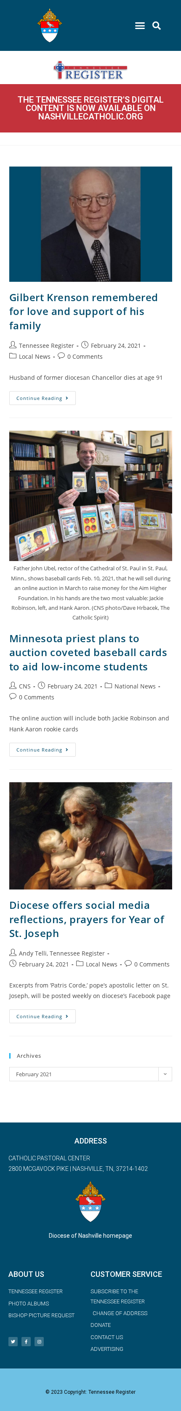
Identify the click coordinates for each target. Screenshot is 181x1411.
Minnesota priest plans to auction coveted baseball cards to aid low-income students (88, 652)
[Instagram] (39, 1341)
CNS (25, 686)
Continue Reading (46, 396)
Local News (35, 356)
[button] (140, 26)
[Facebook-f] (26, 1341)
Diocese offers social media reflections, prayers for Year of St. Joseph (87, 919)
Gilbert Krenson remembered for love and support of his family (84, 311)
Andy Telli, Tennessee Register (62, 953)
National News (135, 686)
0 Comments (85, 356)
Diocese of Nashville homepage (90, 1235)
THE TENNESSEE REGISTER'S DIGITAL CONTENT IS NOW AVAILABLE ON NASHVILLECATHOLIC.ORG (91, 108)
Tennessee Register (46, 345)
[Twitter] (13, 1341)
